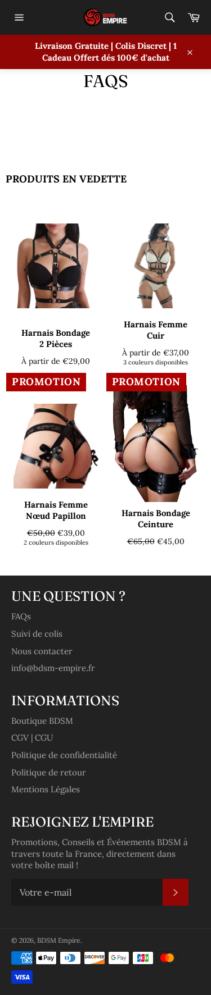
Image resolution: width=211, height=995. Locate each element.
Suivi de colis (36, 633)
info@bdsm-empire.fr (53, 668)
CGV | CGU (32, 737)
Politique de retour (48, 772)
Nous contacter (42, 651)
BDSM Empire (58, 940)
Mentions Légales (45, 789)
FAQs (21, 616)
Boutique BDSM (42, 720)
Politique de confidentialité (64, 755)
